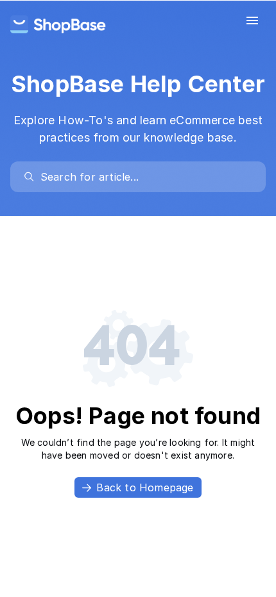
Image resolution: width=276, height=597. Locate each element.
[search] (144, 177)
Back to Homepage (144, 487)
